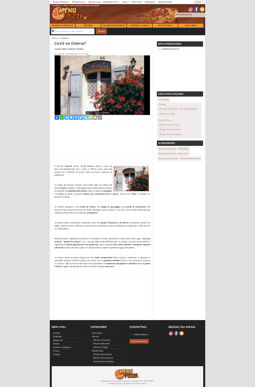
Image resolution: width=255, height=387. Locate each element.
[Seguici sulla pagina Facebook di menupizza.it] (196, 9)
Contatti (56, 333)
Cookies (56, 354)
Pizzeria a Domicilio (62, 25)
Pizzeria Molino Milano (190, 159)
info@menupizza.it (184, 14)
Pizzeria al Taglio (139, 25)
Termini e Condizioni (62, 347)
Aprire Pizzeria (165, 2)
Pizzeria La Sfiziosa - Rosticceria (174, 154)
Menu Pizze (137, 2)
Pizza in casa (94, 2)
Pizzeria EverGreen (167, 149)
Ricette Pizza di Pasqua (170, 134)
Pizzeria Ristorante (114, 25)
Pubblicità (57, 336)
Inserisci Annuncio (139, 341)
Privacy (56, 351)
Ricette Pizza (165, 25)
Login (198, 2)
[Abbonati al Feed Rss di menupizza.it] (202, 9)
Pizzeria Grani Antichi (168, 159)
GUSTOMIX (183, 149)
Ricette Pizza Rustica (169, 125)
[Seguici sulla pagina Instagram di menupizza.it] (190, 9)
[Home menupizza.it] (70, 14)
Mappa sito (58, 340)
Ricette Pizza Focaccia (170, 130)
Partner (56, 344)
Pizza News (191, 25)
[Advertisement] (102, 138)
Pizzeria (88, 25)
